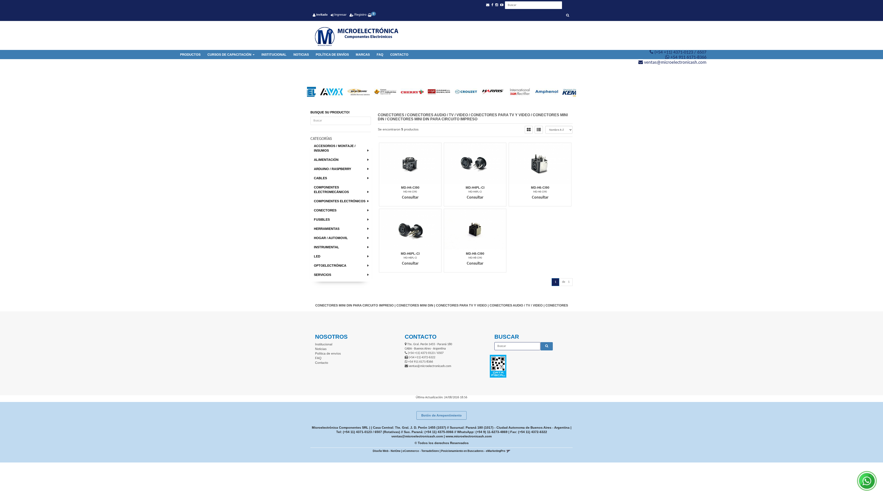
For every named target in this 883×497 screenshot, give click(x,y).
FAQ (380, 54)
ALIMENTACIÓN (326, 160)
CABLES (320, 178)
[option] (320, 91)
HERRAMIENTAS (326, 229)
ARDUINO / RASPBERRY (332, 169)
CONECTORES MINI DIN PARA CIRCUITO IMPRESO (432, 119)
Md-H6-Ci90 (540, 187)
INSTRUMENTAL (326, 247)
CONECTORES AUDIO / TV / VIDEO (437, 115)
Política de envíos (332, 54)
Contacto (399, 54)
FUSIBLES (322, 219)
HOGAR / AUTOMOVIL (331, 238)
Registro (360, 14)
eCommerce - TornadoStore (421, 451)
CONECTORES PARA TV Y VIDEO (500, 115)
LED (317, 256)
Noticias (301, 54)
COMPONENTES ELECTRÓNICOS (339, 201)
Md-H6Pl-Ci (410, 253)
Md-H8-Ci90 (475, 253)
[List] (539, 130)
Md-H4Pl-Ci (475, 187)
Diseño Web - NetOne (387, 451)
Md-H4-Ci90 (410, 187)
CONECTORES (325, 210)
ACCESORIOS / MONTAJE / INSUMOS (334, 148)
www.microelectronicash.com (469, 436)
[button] (487, 5)
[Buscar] (568, 16)
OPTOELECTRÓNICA (330, 265)
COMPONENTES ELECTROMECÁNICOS (331, 189)
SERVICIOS (322, 275)
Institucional (274, 54)
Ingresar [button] (340, 14)
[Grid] (529, 130)
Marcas (363, 54)
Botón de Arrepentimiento (441, 415)
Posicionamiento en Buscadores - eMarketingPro (473, 451)
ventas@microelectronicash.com (417, 436)
